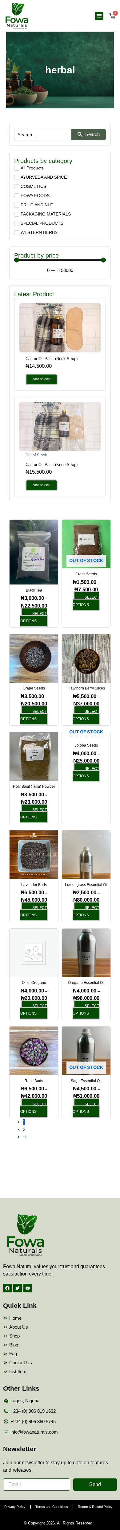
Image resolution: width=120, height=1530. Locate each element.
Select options (33, 617)
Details (60, 327)
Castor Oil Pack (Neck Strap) (52, 358)
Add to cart (41, 379)
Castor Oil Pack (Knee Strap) (52, 464)
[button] (99, 16)
